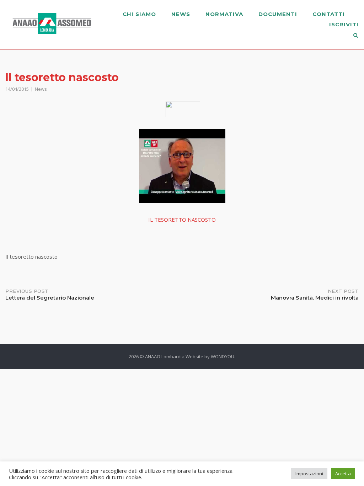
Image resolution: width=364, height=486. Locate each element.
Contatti (328, 14)
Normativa (224, 14)
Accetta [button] (343, 473)
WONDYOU (222, 356)
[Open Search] (356, 36)
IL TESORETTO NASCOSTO (182, 219)
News (180, 14)
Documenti (277, 14)
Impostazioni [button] (309, 473)
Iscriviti (344, 24)
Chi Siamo (139, 14)
